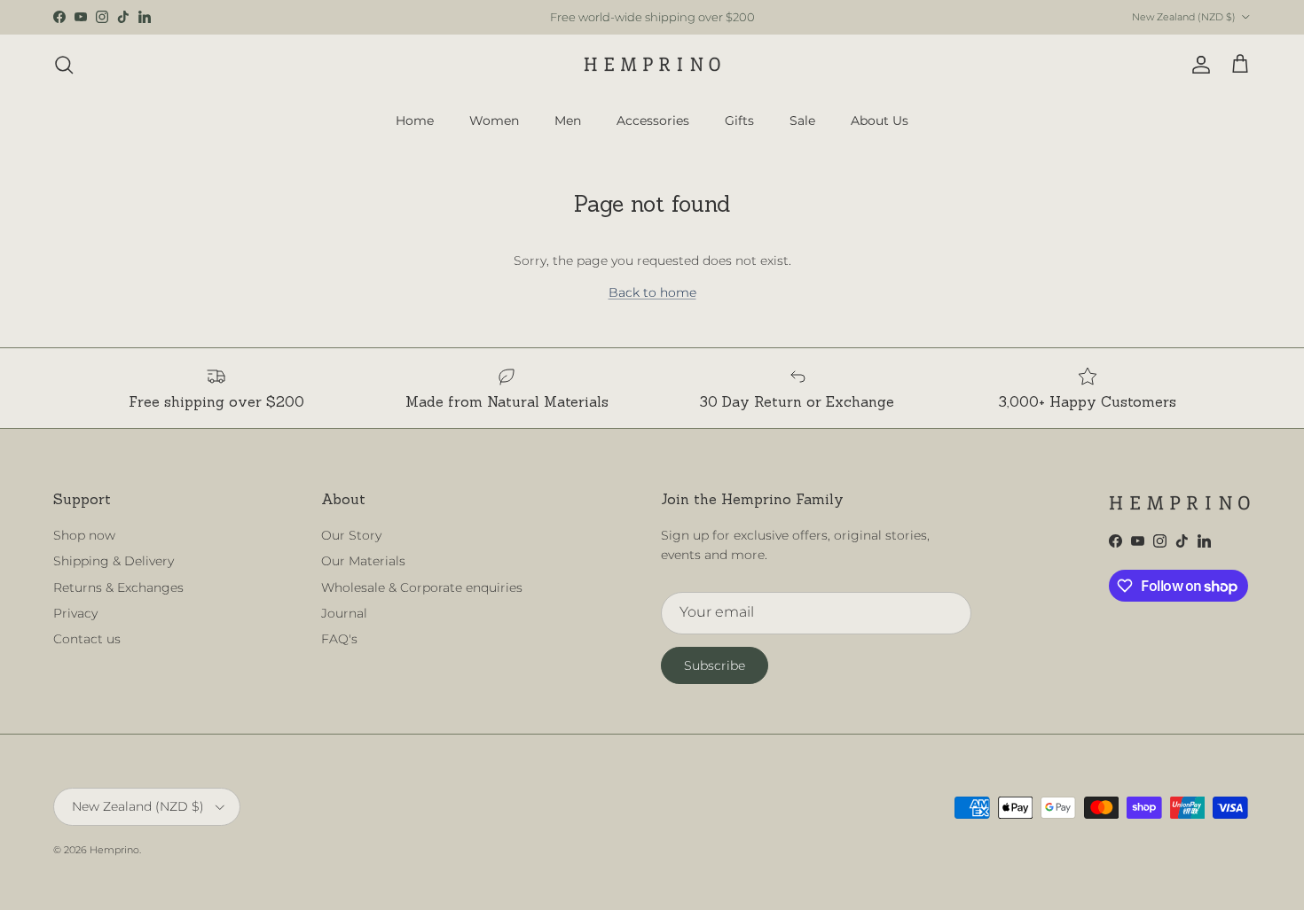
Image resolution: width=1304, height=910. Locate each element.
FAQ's (339, 639)
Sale (802, 120)
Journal (344, 613)
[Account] (1197, 64)
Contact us (87, 639)
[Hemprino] (652, 64)
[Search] (64, 64)
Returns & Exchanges (118, 587)
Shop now (84, 535)
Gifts (739, 120)
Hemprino (114, 850)
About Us (879, 120)
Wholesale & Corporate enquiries (421, 587)
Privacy (75, 613)
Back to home (652, 292)
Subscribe (714, 665)
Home (415, 120)
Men (567, 120)
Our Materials (363, 561)
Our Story (351, 535)
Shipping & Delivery (113, 561)
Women (494, 120)
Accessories (653, 120)
